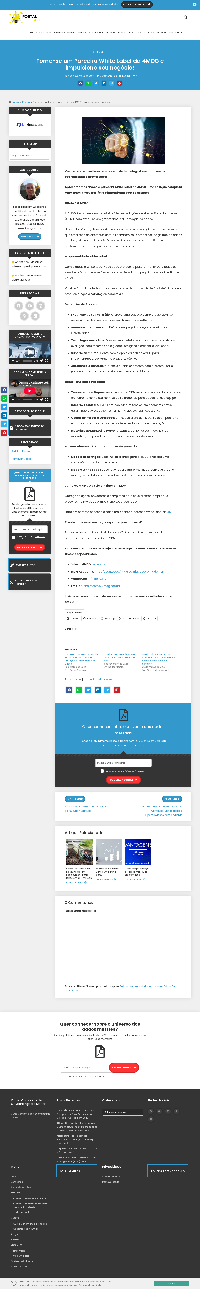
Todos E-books (22, 1212)
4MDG (171, 512)
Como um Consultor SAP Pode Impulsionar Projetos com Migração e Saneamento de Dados (81, 659)
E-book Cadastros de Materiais (29, 427)
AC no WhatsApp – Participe (27, 582)
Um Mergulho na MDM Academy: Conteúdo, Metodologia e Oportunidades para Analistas (162, 811)
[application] (30, 352)
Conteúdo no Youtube (26, 1228)
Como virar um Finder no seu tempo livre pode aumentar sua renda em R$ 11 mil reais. (79, 873)
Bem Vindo (45, 32)
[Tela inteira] (46, 360)
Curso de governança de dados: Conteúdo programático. (137, 871)
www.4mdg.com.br (105, 564)
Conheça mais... (135, 4)
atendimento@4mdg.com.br (100, 586)
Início (33, 32)
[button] (29, 352)
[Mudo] (41, 360)
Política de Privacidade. (135, 771)
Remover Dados (21, 459)
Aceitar (171, 1283)
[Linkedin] (104, 83)
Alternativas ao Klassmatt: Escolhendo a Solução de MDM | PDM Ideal (75, 1139)
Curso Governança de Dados (30, 1223)
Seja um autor (21, 1255)
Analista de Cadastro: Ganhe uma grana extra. (107, 871)
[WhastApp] (88, 83)
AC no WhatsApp (156, 32)
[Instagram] (41, 306)
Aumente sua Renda (64, 32)
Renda (99, 52)
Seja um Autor (25, 565)
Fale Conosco (177, 32)
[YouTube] (30, 306)
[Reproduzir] (12, 360)
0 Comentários (108, 76)
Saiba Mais (28, 236)
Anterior (76, 799)
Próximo (171, 799)
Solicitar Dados (21, 451)
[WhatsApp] (24, 316)
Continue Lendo (75, 882)
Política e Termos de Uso (168, 1171)
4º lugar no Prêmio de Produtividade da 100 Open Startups (87, 809)
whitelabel (105, 679)
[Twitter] (96, 83)
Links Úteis (134, 32)
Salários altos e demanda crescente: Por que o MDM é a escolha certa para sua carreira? (158, 659)
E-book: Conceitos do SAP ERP (30, 1198)
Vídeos (121, 32)
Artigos (110, 32)
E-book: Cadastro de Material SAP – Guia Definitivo (30, 1205)
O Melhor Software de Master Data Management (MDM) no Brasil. (120, 657)
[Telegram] (111, 83)
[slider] (27, 361)
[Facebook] (80, 83)
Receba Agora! (122, 780)
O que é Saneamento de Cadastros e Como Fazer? (77, 1150)
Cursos (97, 32)
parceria (90, 679)
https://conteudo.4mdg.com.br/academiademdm (130, 571)
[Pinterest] (119, 83)
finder (77, 679)
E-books (83, 32)
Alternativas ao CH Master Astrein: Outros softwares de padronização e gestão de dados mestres (77, 1127)
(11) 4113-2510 (97, 579)
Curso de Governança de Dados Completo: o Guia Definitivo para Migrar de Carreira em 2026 (75, 1114)
